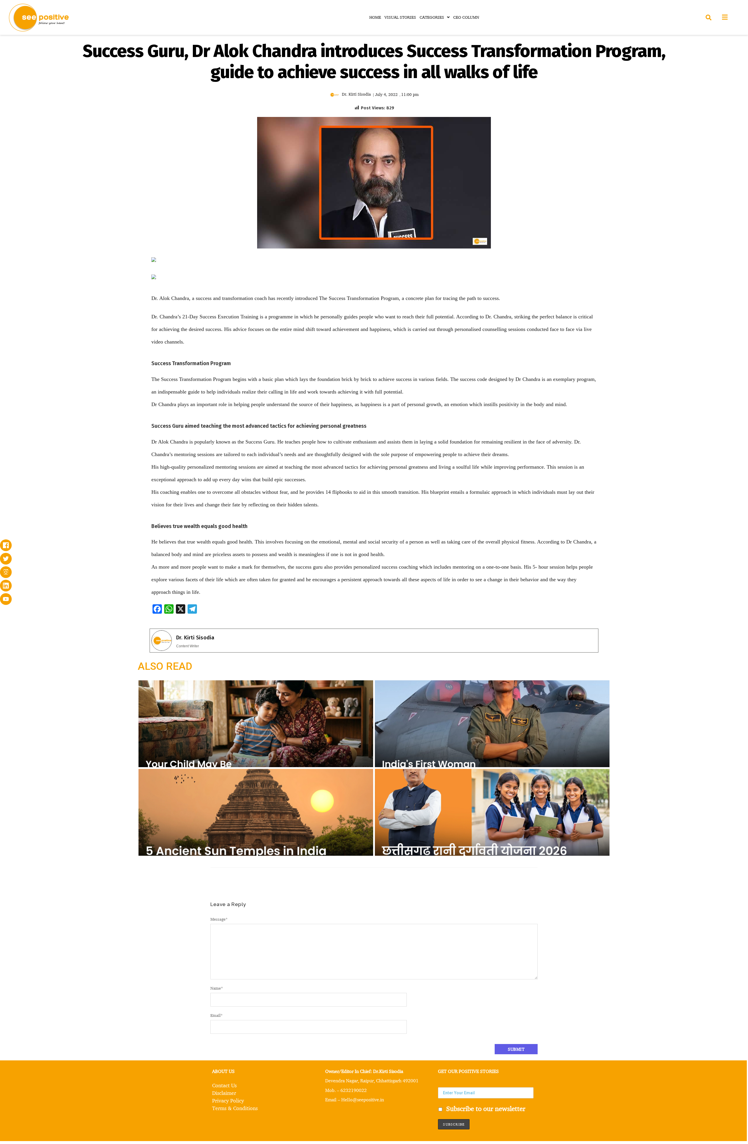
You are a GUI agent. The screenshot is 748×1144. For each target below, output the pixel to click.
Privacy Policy (228, 1100)
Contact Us (224, 1085)
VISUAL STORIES (400, 17)
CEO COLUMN (466, 17)
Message (219, 919)
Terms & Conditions (235, 1108)
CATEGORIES (432, 17)
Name (216, 988)
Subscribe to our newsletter (484, 1108)
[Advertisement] (77, 301)
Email (216, 1015)
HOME (375, 17)
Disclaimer (224, 1093)
